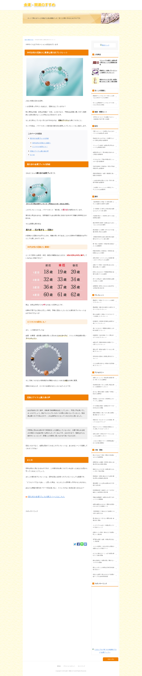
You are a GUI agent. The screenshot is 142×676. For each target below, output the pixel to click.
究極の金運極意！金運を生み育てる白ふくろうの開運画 (103, 498)
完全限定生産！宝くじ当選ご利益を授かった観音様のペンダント (103, 385)
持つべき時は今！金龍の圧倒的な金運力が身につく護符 (103, 280)
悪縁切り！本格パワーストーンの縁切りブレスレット (108, 71)
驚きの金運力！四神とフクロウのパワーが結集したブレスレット (103, 315)
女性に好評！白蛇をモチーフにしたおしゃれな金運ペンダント (103, 435)
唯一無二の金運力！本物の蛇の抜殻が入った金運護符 (103, 245)
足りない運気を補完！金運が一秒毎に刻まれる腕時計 (103, 393)
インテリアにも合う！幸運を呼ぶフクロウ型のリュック (103, 526)
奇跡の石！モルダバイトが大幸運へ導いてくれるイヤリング (103, 421)
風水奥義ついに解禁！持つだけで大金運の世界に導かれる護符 (103, 231)
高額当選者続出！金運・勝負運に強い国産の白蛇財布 (103, 174)
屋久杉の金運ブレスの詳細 (39, 138)
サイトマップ (81, 666)
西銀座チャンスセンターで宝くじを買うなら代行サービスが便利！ (103, 97)
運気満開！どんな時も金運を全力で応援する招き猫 (103, 484)
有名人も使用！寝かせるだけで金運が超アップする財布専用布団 (103, 575)
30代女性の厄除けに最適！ (41, 143)
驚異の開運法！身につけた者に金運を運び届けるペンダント (103, 414)
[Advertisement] (71, 30)
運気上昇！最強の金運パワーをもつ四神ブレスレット (103, 350)
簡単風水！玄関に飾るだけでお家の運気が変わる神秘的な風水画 (103, 477)
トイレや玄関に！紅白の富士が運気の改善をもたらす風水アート (103, 547)
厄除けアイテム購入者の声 (39, 151)
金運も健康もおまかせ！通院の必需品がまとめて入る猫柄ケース (103, 505)
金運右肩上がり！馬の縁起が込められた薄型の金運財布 (103, 153)
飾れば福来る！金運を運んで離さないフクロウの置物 (103, 561)
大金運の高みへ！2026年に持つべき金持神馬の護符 (103, 217)
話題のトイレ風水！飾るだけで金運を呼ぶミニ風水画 (103, 533)
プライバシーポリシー (69, 666)
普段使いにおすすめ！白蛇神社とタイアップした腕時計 (103, 399)
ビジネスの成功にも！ (40, 146)
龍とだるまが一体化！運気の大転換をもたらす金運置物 (103, 456)
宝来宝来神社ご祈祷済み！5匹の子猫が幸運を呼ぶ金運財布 (104, 167)
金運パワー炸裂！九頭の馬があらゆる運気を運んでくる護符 (103, 266)
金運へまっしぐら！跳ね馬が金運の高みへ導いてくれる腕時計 (103, 378)
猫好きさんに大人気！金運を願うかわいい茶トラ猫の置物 (108, 80)
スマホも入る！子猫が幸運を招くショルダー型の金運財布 (103, 160)
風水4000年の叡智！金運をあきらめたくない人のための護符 (103, 224)
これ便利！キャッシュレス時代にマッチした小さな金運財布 (103, 188)
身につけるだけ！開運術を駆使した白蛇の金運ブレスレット (103, 329)
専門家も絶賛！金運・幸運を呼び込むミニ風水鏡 (103, 540)
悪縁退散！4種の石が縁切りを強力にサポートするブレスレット (104, 308)
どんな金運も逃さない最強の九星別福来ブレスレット (103, 364)
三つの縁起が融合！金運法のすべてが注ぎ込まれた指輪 (103, 407)
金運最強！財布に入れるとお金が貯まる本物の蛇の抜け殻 (103, 287)
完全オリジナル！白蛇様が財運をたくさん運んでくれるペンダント (103, 428)
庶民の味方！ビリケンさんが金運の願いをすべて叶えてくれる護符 (103, 259)
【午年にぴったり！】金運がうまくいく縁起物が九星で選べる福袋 (103, 118)
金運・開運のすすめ (29, 39)
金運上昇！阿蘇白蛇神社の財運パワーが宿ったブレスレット (103, 343)
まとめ (32, 155)
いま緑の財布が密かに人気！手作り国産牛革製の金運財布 (103, 181)
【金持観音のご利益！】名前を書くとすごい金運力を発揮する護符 (103, 203)
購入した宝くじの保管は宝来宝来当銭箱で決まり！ (103, 568)
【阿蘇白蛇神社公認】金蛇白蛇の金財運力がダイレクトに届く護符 (103, 238)
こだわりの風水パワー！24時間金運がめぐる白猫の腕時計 (103, 442)
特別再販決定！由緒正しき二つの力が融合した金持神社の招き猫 (103, 491)
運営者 (59, 666)
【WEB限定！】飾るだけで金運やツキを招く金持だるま (104, 512)
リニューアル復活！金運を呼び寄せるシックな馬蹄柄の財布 (108, 62)
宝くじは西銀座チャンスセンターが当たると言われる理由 (103, 103)
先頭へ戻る (111, 659)
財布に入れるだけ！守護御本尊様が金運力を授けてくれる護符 (103, 273)
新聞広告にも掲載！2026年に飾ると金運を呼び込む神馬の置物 (103, 463)
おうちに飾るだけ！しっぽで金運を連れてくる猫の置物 (103, 554)
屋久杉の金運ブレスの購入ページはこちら (46, 497)
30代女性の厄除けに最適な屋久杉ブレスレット (103, 357)
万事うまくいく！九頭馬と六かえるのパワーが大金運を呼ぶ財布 (103, 132)
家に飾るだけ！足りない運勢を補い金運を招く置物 (103, 519)
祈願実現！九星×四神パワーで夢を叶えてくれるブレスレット (103, 336)
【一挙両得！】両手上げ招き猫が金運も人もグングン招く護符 (103, 209)
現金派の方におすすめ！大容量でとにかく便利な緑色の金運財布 (103, 139)
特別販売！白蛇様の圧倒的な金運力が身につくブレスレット (103, 322)
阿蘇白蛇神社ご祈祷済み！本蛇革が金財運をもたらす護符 (103, 252)
